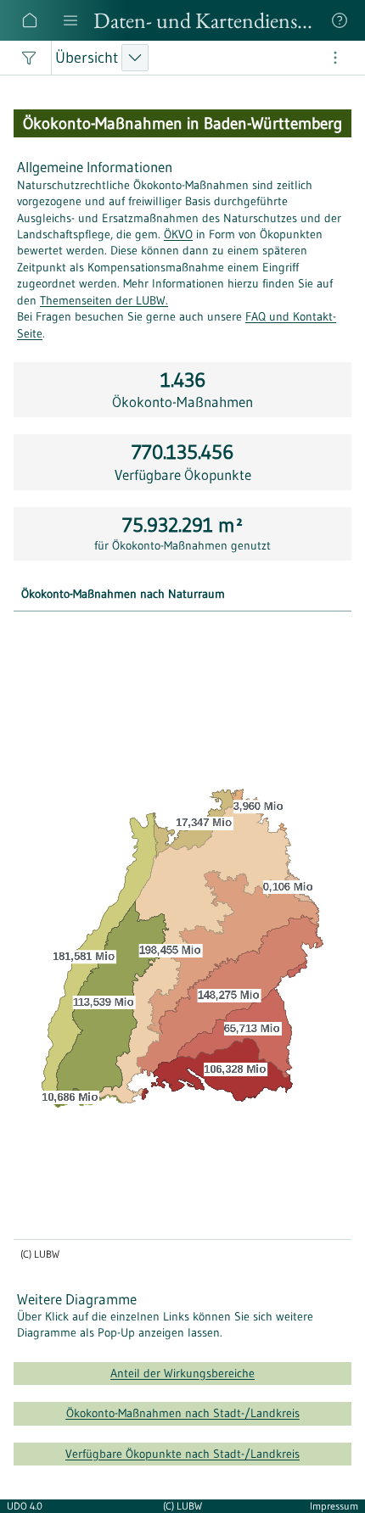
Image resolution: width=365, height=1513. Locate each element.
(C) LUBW (182, 1505)
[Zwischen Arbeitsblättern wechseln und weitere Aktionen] (135, 57)
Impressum (334, 1505)
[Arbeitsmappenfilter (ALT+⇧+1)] (29, 58)
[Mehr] (336, 58)
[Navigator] (70, 20)
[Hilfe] (339, 20)
